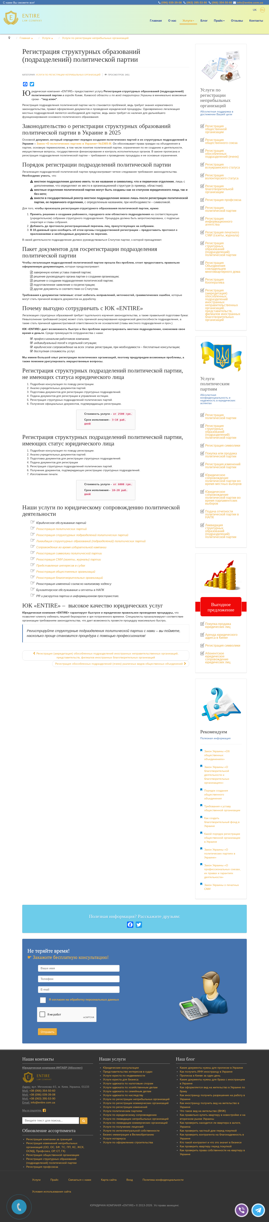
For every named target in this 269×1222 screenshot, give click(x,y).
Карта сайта (109, 1179)
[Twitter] (32, 84)
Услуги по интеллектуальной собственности (131, 1130)
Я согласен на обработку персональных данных (84, 999)
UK (255, 9)
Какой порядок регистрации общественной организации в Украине (222, 837)
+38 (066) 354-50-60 (42, 1090)
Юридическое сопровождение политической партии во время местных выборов (223, 480)
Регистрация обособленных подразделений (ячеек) (222, 153)
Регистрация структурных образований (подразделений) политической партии (220, 249)
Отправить (47, 1031)
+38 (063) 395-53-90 (42, 1098)
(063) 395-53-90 (196, 2)
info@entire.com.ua (250, 2)
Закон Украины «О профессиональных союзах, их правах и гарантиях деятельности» (222, 871)
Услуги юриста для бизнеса (120, 1079)
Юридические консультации (121, 1067)
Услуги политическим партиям (122, 1110)
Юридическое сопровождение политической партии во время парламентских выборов (223, 497)
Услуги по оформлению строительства (128, 1142)
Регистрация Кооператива (214, 281)
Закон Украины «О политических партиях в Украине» (219, 853)
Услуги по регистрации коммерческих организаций (136, 1103)
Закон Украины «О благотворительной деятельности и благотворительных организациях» (216, 774)
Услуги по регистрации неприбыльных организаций (68, 75)
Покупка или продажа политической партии (221, 455)
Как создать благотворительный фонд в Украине (221, 822)
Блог (204, 20)
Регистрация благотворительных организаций (69, 577)
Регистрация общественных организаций (65, 571)
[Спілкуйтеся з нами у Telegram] (259, 1210)
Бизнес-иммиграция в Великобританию (128, 1134)
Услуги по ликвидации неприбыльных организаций (136, 1118)
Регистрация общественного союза (221, 141)
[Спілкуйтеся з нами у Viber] (243, 1210)
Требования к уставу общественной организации (222, 808)
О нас (172, 20)
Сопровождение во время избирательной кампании (71, 547)
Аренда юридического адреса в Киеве (221, 636)
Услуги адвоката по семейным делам (127, 1091)
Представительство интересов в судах (127, 1071)
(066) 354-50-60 (222, 2)
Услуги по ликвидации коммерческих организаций (135, 1122)
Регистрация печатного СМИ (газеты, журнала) (222, 234)
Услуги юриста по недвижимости (124, 1075)
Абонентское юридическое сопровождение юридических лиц (217, 658)
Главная (156, 20)
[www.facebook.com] (44, 1110)
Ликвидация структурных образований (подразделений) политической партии (220, 531)
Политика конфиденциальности (163, 1179)
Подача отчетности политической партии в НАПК (222, 514)
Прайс (218, 20)
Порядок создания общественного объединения (216, 794)
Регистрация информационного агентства (218, 221)
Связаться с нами (79, 1179)
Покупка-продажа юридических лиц (218, 625)
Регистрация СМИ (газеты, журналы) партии (68, 559)
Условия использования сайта (51, 1191)
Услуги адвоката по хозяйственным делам (130, 1087)
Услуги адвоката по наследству (123, 1095)
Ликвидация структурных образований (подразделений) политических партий (91, 541)
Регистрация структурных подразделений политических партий (82, 535)
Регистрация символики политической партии (69, 553)
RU (262, 9)
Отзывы (237, 20)
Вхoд (129, 1179)
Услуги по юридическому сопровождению (130, 1114)
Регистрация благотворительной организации (219, 189)
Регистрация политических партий (61, 529)
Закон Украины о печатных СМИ (221, 886)
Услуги (187, 20)
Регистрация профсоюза (223, 200)
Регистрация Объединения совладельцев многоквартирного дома (222, 267)
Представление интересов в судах (60, 565)
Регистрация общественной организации (216, 129)
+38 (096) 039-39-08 (42, 1094)
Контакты (256, 20)
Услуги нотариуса (114, 1138)
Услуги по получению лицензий (123, 1126)
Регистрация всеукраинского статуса (222, 166)
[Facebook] (25, 84)
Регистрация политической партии (220, 209)
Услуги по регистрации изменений (125, 1107)
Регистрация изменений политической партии (222, 466)
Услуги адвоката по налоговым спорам (128, 1083)
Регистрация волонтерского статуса (221, 177)
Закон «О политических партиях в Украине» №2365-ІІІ (74, 143)
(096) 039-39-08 (171, 2)
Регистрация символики (222, 445)
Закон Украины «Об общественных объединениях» (217, 755)
